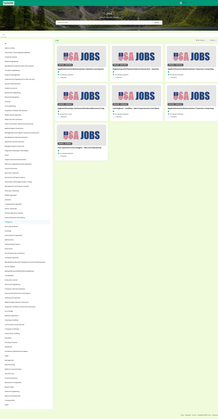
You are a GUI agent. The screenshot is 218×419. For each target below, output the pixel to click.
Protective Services (11, 378)
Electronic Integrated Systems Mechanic (18, 164)
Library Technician (11, 209)
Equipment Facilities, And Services (16, 110)
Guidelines (188, 415)
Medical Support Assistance (14, 128)
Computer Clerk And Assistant (15, 289)
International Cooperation (13, 235)
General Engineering (11, 61)
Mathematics (9, 240)
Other (7, 405)
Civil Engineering (10, 106)
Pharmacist (9, 249)
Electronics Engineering (12, 284)
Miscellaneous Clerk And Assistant (16, 137)
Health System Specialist (13, 115)
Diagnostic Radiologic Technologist (17, 151)
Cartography (9, 275)
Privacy (194, 415)
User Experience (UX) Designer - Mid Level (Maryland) (79, 148)
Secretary (8, 200)
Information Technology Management (17, 52)
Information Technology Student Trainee (18, 182)
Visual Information (11, 168)
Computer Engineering (12, 70)
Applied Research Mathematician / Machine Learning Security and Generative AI (90, 69)
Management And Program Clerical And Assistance (22, 133)
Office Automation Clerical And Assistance (19, 124)
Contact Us (215, 415)
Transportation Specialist (13, 204)
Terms (182, 415)
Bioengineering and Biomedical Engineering (19, 271)
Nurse (7, 155)
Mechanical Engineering (13, 93)
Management (9, 360)
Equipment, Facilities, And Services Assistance (20, 307)
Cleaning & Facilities (11, 320)
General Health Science (12, 244)
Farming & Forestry (11, 342)
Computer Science (11, 57)
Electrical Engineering (12, 97)
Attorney (8, 102)
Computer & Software (12, 329)
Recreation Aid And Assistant (14, 142)
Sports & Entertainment (13, 396)
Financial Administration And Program (17, 293)
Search (157, 22)
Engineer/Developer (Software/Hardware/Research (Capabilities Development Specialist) (94, 108)
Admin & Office (10, 48)
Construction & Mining (12, 333)
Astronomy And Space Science (15, 177)
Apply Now (85, 55)
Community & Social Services (14, 324)
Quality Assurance (11, 88)
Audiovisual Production (12, 298)
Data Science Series (11, 226)
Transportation (10, 400)
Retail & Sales (9, 387)
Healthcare (8, 347)
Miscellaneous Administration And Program (19, 66)
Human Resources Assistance (15, 253)
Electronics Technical (12, 173)
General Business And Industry (15, 217)
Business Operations (11, 316)
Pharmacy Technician (12, 191)
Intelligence (8, 222)
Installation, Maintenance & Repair (16, 351)
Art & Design (9, 311)
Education (8, 338)
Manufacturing (10, 365)
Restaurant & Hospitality (13, 382)
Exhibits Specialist (11, 195)
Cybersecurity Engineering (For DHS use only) (20, 79)
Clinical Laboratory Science (14, 213)
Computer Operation (12, 258)
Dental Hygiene (10, 266)
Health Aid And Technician (13, 119)
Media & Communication (13, 369)
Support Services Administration (15, 159)
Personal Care (9, 373)
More (76, 55)
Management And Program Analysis (17, 186)
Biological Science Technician (14, 146)
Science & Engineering (12, 391)
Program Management (12, 75)
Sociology (8, 231)
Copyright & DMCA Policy (204, 415)
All (3, 35)
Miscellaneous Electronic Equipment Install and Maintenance (25, 262)
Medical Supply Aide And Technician (17, 302)
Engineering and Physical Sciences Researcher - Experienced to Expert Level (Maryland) (148, 69)
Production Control (11, 280)
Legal (6, 356)
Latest (213, 40)
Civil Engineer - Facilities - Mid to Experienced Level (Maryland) (138, 108)
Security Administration (13, 84)
